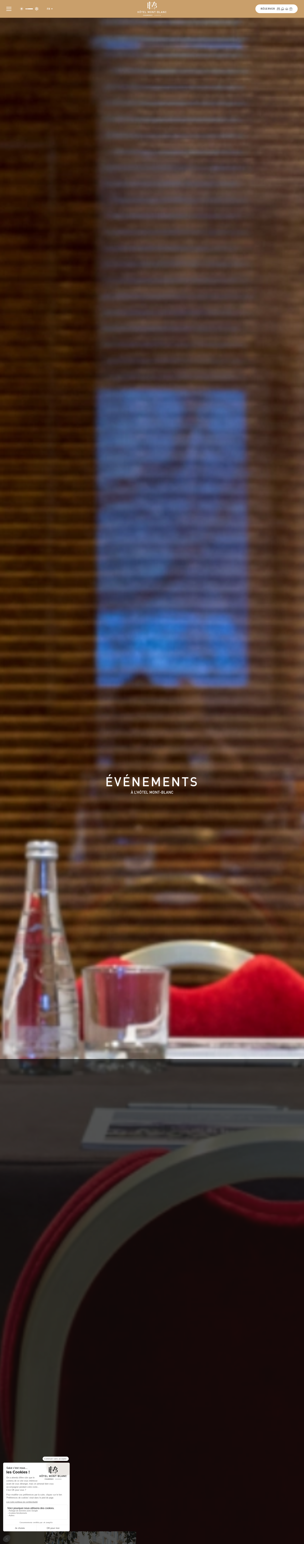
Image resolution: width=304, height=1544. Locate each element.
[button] (49, 9)
